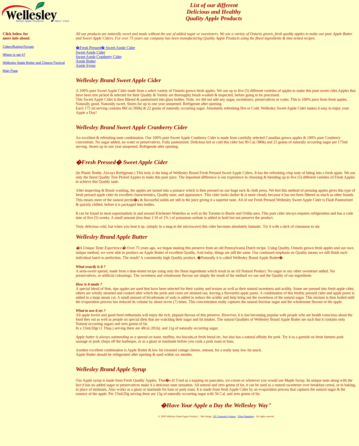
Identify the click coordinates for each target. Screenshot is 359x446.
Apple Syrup (85, 65)
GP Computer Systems (224, 416)
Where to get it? (14, 55)
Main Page (10, 71)
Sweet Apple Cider (90, 52)
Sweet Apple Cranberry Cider (99, 57)
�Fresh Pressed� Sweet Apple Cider (105, 48)
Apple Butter (86, 61)
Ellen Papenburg (246, 416)
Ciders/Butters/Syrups (18, 47)
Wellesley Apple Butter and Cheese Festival (34, 63)
